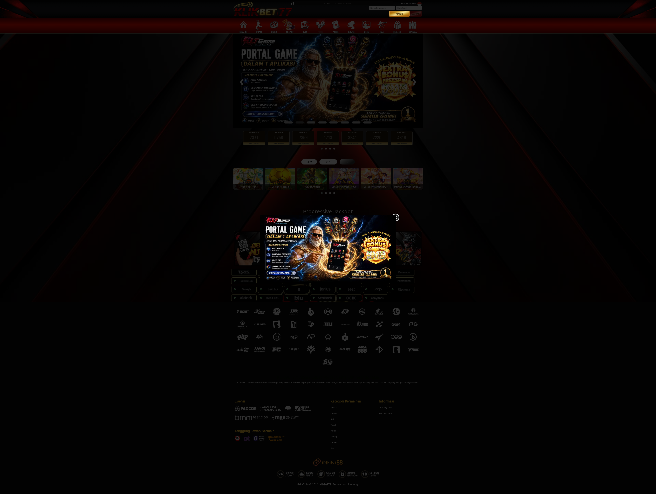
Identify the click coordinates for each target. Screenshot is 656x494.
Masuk (399, 13)
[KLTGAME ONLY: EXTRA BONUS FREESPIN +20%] (328, 249)
